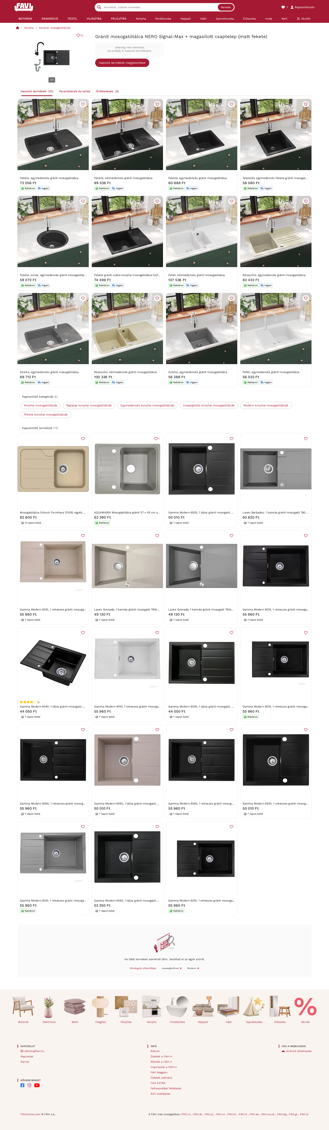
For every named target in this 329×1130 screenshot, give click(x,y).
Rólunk (155, 1051)
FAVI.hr (232, 1114)
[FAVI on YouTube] (37, 1085)
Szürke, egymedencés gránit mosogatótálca (49, 372)
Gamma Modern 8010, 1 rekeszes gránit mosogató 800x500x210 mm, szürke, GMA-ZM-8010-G (83, 900)
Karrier (25, 1061)
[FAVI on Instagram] (29, 1085)
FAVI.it (243, 1114)
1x (38, 702)
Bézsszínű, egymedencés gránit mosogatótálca (274, 275)
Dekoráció (49, 1021)
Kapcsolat (27, 1056)
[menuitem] (25, 18)
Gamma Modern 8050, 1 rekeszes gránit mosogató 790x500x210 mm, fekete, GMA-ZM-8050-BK (84, 803)
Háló (229, 1021)
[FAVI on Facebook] (22, 1085)
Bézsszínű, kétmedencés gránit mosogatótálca (125, 372)
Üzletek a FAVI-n (161, 1056)
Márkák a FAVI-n (161, 1061)
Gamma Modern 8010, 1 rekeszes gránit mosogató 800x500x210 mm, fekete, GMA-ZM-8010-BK (232, 900)
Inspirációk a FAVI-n (164, 1067)
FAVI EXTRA (158, 1083)
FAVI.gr (294, 1114)
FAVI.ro (221, 1114)
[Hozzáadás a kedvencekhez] (83, 104)
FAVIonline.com (30, 1114)
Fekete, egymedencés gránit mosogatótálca (49, 178)
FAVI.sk (198, 1114)
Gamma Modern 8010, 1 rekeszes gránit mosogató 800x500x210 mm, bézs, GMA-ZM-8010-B (81, 609)
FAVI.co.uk (268, 1114)
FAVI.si (304, 1114)
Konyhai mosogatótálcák (54, 27)
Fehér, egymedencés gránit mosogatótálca (271, 372)
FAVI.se (255, 1114)
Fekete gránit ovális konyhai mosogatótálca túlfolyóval (131, 275)
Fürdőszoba (177, 1021)
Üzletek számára (161, 1077)
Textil (74, 1021)
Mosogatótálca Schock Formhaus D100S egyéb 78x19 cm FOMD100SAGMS (69, 512)
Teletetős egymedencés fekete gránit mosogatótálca (278, 178)
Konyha (29, 27)
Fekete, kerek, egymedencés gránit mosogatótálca (54, 275)
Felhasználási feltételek (166, 1088)
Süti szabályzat (160, 1093)
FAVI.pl (209, 1114)
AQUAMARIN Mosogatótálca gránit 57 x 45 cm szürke (129, 512)
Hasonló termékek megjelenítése (122, 62)
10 (82, 35)
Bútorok (23, 1021)
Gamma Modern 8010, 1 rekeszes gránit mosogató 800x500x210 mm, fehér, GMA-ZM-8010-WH (157, 706)
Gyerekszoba (254, 1021)
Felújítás (126, 1021)
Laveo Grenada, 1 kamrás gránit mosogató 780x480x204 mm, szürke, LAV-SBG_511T (224, 609)
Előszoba (280, 1021)
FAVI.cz (186, 1114)
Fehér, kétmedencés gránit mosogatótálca (196, 275)
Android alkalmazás (298, 1051)
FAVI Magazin (159, 1072)
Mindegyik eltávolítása (143, 968)
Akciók (305, 1021)
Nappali (203, 1021)
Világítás (100, 1021)
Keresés (226, 7)
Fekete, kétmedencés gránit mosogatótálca (123, 178)
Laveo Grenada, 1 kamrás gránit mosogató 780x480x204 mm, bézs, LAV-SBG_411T (149, 609)
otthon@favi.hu (34, 1051)
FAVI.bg (282, 1114)
